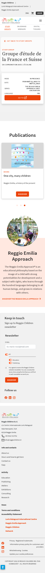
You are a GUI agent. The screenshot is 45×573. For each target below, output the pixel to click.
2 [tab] (21, 205)
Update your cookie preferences (21, 554)
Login (39, 13)
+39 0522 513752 (10, 436)
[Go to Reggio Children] (11, 20)
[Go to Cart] (32, 13)
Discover (22, 194)
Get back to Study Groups (19, 41)
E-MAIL (7, 342)
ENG (27, 13)
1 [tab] (17, 205)
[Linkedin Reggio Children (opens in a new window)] (10, 397)
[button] (40, 20)
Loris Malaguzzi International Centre (15, 6)
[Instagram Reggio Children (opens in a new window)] (14, 397)
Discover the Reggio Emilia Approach (20, 299)
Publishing (16, 363)
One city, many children (17, 175)
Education (16, 360)
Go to (21, 97)
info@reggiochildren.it (12, 440)
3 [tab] (24, 205)
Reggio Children (8, 3)
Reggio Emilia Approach (10, 10)
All (9, 354)
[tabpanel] (22, 171)
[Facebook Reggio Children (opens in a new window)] (6, 397)
